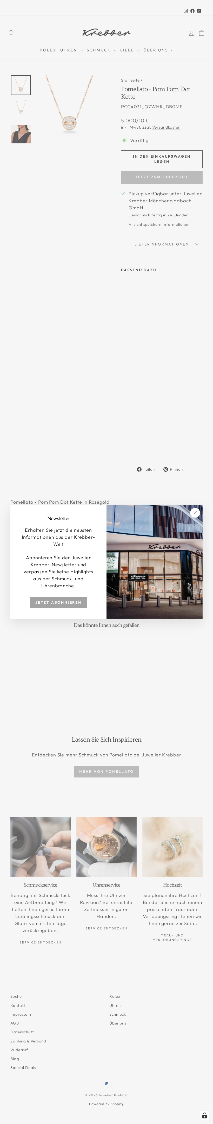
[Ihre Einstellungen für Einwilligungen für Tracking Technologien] (204, 1115)
